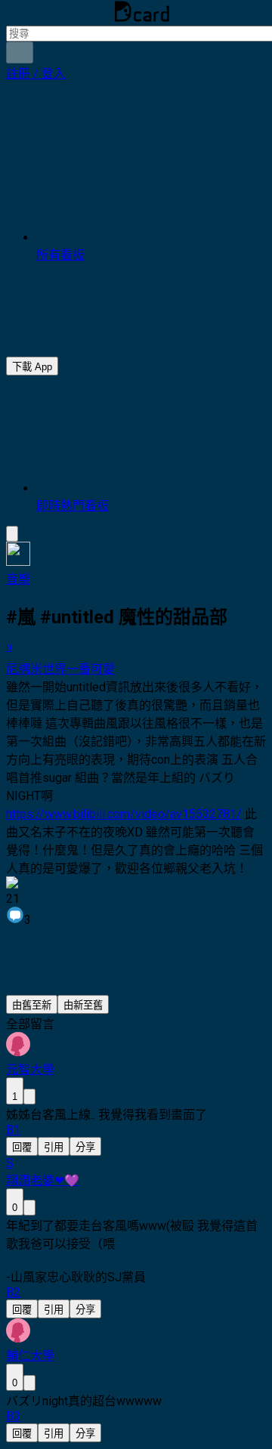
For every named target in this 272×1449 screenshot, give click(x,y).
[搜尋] (19, 52)
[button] (36, 73)
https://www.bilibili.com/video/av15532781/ (124, 814)
